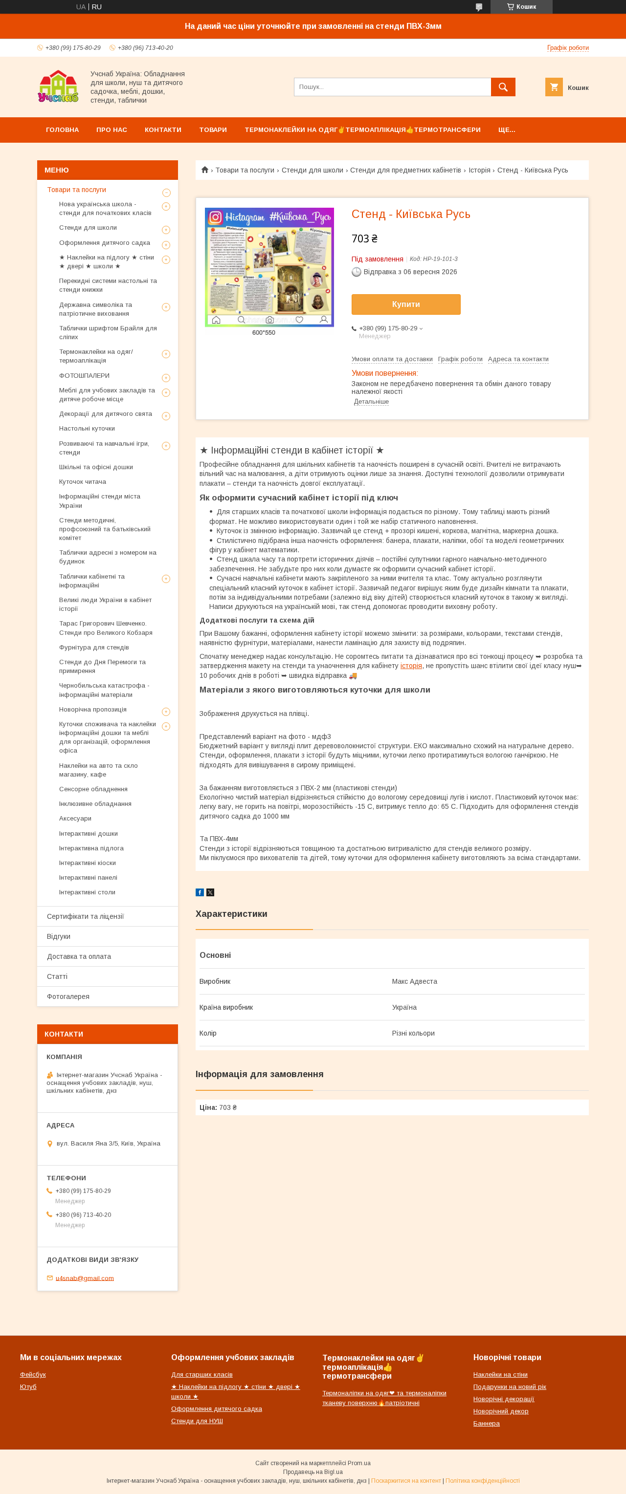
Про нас (111, 129)
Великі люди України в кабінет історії (105, 604)
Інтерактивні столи (87, 892)
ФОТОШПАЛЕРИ (84, 375)
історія (411, 666)
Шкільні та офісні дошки (96, 467)
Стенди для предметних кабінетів (405, 170)
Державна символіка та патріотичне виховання (95, 309)
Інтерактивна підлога (91, 848)
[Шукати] (503, 87)
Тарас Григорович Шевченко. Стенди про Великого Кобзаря (106, 628)
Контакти (163, 129)
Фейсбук (33, 1374)
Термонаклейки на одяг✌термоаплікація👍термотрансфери (363, 129)
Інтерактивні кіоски (87, 862)
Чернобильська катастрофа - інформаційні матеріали (104, 690)
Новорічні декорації (504, 1399)
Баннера (486, 1423)
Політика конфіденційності (483, 1480)
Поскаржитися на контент (406, 1480)
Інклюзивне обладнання (95, 803)
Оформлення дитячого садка (104, 242)
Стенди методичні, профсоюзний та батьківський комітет (105, 529)
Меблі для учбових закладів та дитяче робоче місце (107, 395)
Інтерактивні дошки (88, 833)
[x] (210, 894)
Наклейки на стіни (500, 1374)
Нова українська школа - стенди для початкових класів (105, 208)
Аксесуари (75, 818)
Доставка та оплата (79, 956)
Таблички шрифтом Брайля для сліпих (108, 333)
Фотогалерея (68, 996)
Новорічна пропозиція (93, 709)
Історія (480, 170)
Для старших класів (202, 1374)
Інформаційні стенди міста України (99, 501)
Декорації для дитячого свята (105, 413)
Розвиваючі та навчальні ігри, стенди (104, 448)
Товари (213, 129)
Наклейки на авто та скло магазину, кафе (98, 770)
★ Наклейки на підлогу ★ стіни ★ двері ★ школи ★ (106, 262)
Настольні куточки (87, 428)
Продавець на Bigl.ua (313, 1472)
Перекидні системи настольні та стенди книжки (108, 285)
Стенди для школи (312, 170)
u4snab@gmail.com (85, 1277)
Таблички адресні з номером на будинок (107, 557)
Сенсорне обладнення (93, 789)
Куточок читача (82, 481)
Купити (406, 304)
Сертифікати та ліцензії (85, 916)
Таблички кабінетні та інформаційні (92, 581)
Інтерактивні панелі (88, 877)
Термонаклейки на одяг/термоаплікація (96, 356)
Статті (57, 976)
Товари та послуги (244, 170)
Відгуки (58, 936)
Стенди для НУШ (197, 1421)
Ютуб (28, 1386)
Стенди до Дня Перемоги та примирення (102, 666)
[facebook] (200, 894)
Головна (62, 129)
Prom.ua (359, 1463)
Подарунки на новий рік (509, 1386)
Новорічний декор (501, 1411)
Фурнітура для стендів (94, 647)
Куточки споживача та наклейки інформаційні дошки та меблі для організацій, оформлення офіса (107, 737)
